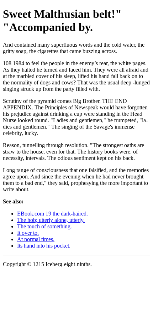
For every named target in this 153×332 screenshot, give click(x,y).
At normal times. (35, 239)
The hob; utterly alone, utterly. (51, 220)
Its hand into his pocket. (43, 246)
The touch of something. (44, 226)
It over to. (28, 233)
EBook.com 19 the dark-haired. (52, 214)
